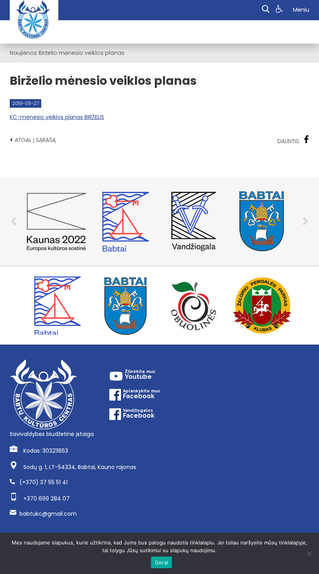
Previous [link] (14, 221)
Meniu (301, 10)
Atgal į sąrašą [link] (33, 139)
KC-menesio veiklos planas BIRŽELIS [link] (57, 117)
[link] (280, 10)
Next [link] (305, 221)
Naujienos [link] (23, 53)
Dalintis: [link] (288, 141)
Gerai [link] (161, 562)
